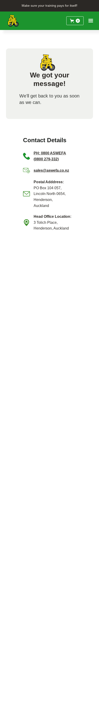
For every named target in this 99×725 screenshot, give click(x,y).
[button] (75, 20)
